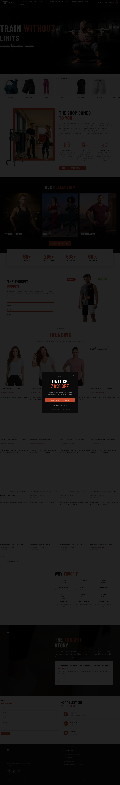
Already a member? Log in (60, 405)
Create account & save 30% (60, 400)
